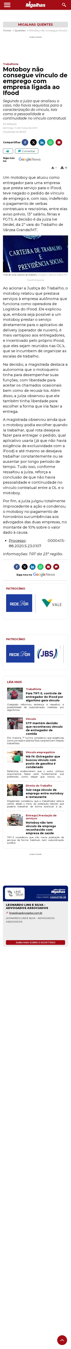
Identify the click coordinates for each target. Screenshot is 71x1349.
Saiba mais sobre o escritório (35, 942)
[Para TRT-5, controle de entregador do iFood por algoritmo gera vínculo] (16, 695)
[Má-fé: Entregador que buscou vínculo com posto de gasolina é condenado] (16, 760)
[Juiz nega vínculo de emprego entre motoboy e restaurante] (16, 791)
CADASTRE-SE (58, 897)
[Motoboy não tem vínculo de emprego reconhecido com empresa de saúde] (16, 824)
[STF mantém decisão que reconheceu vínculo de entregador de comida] (16, 726)
